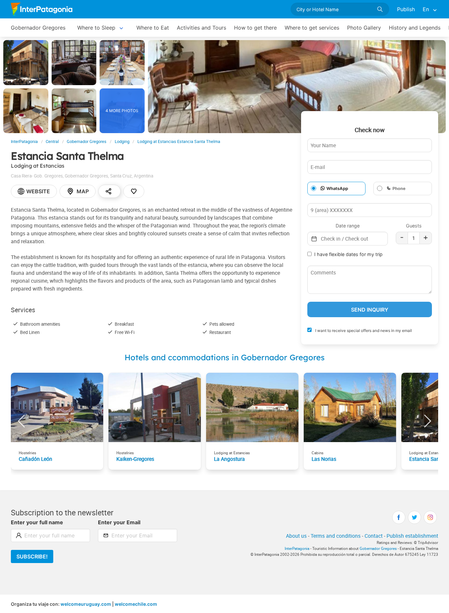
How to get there (255, 27)
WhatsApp (337, 188)
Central (52, 141)
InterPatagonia (24, 141)
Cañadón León (35, 458)
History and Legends (414, 27)
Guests (414, 225)
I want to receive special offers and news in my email (363, 330)
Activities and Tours (201, 27)
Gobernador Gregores (38, 27)
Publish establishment (412, 535)
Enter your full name (37, 522)
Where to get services (312, 27)
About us (296, 535)
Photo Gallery (364, 27)
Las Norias (324, 458)
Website (38, 191)
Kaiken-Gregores (135, 458)
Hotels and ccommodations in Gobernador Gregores (225, 357)
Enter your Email (119, 522)
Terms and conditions (336, 535)
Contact (374, 535)
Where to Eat (152, 27)
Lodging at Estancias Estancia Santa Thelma (178, 141)
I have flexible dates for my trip (348, 254)
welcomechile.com (136, 604)
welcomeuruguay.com (85, 604)
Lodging (122, 141)
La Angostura (229, 458)
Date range (348, 225)
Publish (406, 9)
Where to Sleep (96, 27)
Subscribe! (32, 556)
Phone (399, 188)
